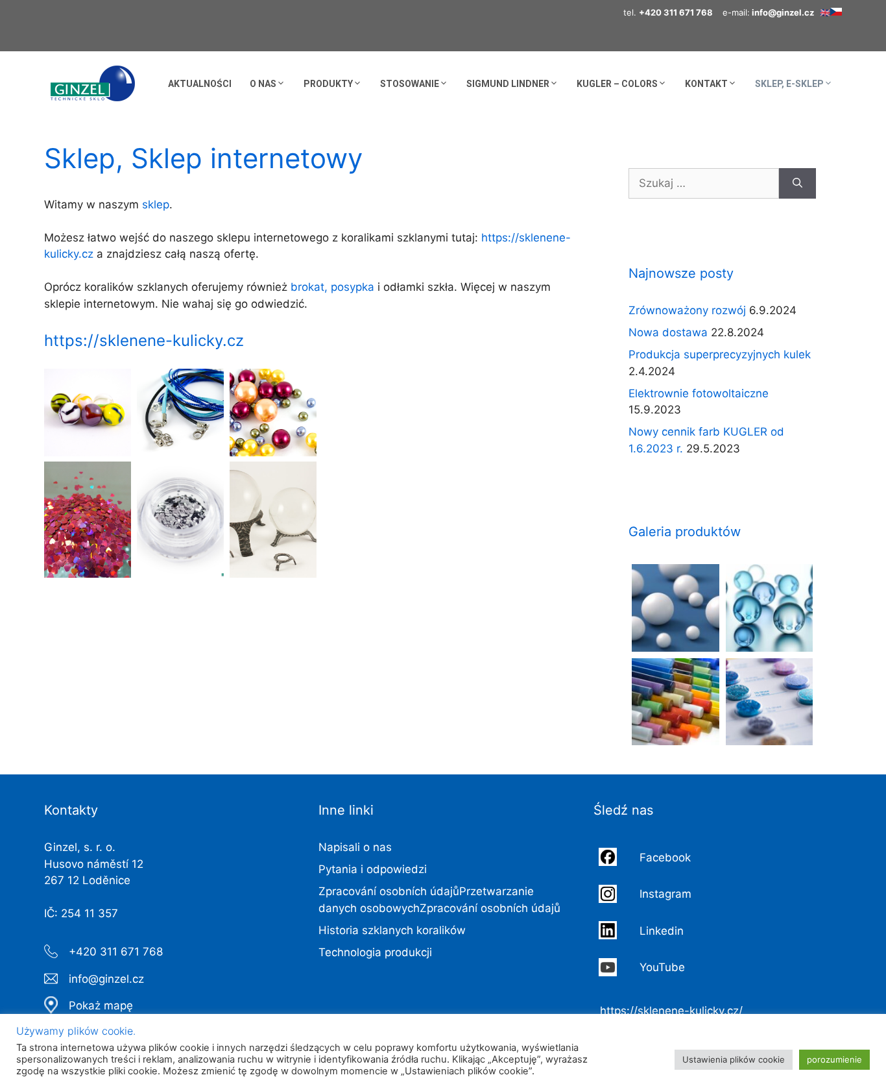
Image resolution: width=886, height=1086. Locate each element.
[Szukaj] (797, 183)
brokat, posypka (332, 286)
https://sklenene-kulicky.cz (144, 340)
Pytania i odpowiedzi (372, 869)
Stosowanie (409, 84)
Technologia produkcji (375, 952)
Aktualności (200, 84)
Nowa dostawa (668, 332)
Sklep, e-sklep (789, 84)
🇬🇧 (825, 12)
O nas (263, 84)
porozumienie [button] (834, 1059)
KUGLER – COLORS (617, 84)
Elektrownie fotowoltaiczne (699, 393)
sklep (155, 204)
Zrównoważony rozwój (687, 310)
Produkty (328, 84)
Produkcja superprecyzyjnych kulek (720, 354)
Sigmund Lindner (507, 84)
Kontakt (706, 84)
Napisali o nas (355, 847)
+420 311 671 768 (116, 951)
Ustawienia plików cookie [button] (733, 1059)
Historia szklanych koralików (392, 930)
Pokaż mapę (101, 1005)
